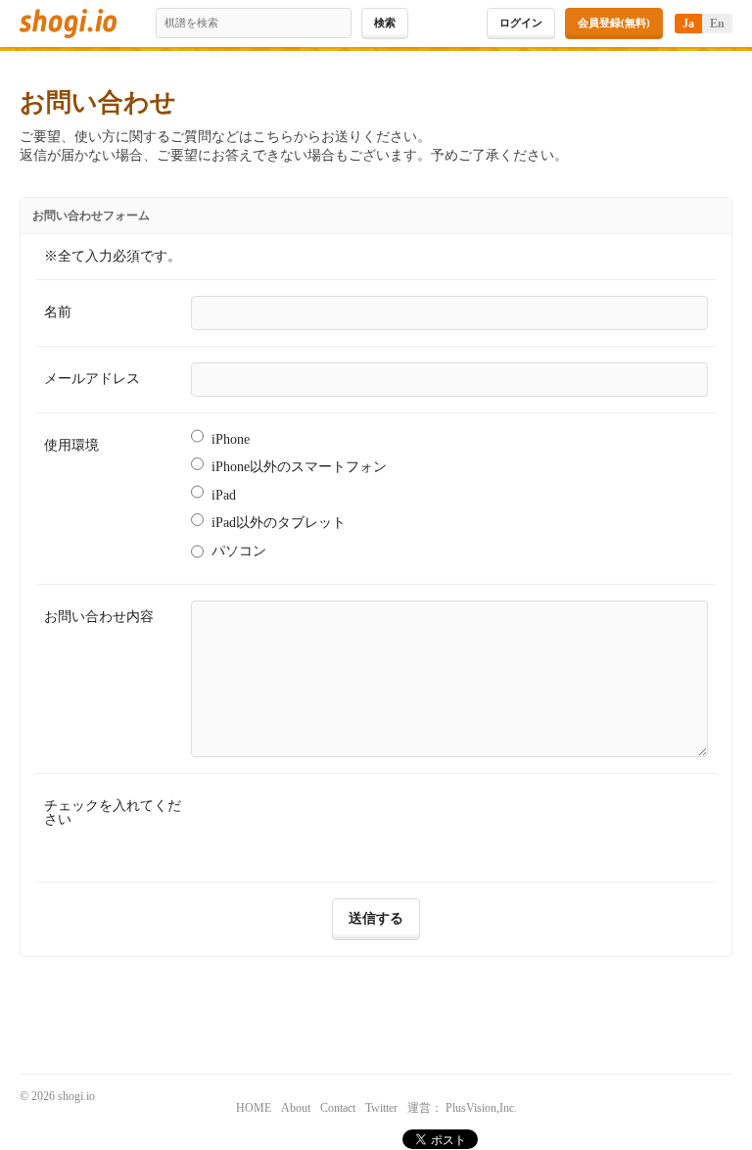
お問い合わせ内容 (99, 616)
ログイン (520, 22)
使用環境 (71, 445)
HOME (253, 1108)
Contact (337, 1108)
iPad (224, 495)
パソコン (239, 551)
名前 (57, 312)
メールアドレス (92, 378)
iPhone (231, 439)
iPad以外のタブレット (279, 522)
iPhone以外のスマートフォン (299, 466)
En (717, 23)
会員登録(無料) (614, 22)
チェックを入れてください (112, 812)
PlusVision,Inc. (481, 1108)
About (295, 1108)
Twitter (381, 1108)
